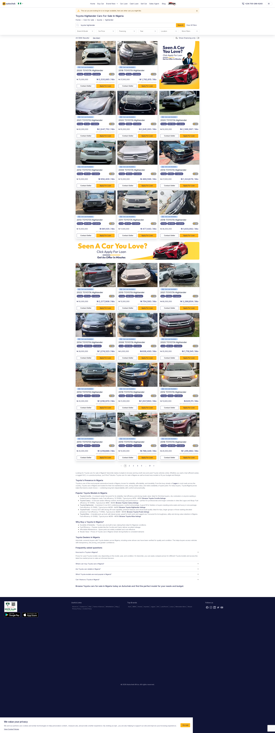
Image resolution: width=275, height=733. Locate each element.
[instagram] (211, 607)
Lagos (175, 483)
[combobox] (21, 4)
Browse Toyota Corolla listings (154, 498)
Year (141, 31)
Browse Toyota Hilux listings (130, 516)
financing (122, 31)
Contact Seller (85, 86)
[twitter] (218, 607)
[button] (137, 552)
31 (149, 466)
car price (101, 31)
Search (180, 25)
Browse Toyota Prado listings (138, 512)
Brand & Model (82, 31)
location (164, 31)
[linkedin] (214, 607)
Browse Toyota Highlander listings (132, 507)
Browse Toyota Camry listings (127, 503)
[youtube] (222, 607)
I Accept (185, 725)
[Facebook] (207, 607)
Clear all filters (191, 25)
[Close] (197, 10)
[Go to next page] (154, 465)
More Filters (186, 31)
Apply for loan (105, 86)
